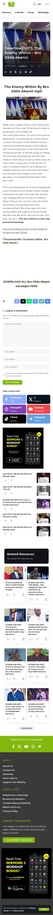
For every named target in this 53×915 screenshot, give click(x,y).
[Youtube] (38, 409)
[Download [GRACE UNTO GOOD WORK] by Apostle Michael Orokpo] (15, 572)
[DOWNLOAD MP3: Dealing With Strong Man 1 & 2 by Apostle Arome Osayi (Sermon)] (38, 615)
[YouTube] (26, 747)
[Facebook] (14, 399)
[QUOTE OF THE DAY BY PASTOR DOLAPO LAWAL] (43, 518)
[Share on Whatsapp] (20, 72)
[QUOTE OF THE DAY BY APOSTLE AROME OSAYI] (43, 478)
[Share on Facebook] (10, 72)
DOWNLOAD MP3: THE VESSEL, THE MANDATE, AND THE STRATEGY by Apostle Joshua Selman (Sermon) (37, 589)
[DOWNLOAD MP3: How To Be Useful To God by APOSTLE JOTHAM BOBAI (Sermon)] (15, 694)
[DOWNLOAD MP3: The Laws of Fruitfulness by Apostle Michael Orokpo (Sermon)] (43, 504)
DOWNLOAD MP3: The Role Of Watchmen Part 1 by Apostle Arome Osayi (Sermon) (15, 629)
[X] (38, 399)
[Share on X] (15, 72)
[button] (44, 909)
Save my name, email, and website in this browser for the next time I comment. (27, 374)
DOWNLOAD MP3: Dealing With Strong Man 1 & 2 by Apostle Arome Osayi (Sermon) (37, 629)
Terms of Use (18, 911)
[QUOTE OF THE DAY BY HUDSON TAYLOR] (43, 491)
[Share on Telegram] (25, 72)
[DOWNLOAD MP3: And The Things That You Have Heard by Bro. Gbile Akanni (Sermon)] (15, 654)
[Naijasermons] (11, 4)
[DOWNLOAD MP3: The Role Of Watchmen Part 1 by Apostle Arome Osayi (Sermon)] (15, 615)
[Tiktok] (14, 419)
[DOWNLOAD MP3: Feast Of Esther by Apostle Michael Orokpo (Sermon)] (38, 694)
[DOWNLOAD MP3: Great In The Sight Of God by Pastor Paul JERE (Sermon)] (38, 654)
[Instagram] (14, 409)
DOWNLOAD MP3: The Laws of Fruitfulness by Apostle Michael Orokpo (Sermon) (17, 502)
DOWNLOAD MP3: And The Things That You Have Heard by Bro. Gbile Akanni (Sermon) (15, 669)
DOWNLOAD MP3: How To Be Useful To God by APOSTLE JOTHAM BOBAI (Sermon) (14, 709)
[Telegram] (38, 419)
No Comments (10, 66)
